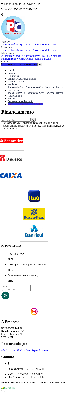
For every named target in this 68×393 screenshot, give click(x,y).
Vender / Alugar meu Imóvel (27, 55)
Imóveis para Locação (36, 350)
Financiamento (8, 58)
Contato (5, 61)
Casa (35, 44)
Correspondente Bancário (38, 58)
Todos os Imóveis (10, 44)
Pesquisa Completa (51, 55)
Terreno (53, 44)
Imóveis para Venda (13, 350)
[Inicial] (13, 38)
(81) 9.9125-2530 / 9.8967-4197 (26, 104)
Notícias (21, 58)
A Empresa (6, 55)
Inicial (11, 70)
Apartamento (25, 44)
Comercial (43, 44)
